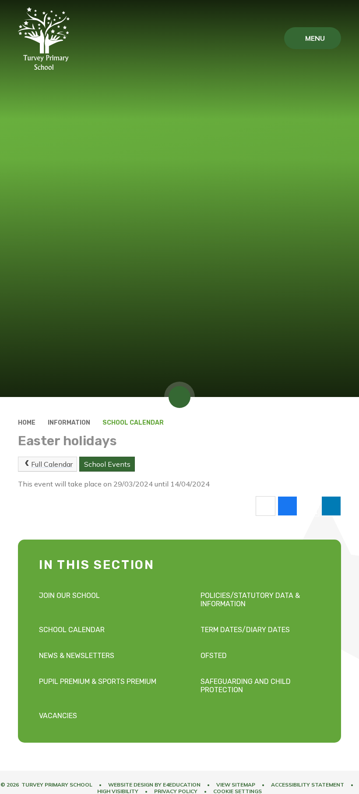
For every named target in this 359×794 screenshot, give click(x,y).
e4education (182, 784)
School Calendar (133, 422)
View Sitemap (235, 784)
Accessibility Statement (307, 784)
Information (69, 422)
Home (26, 422)
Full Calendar (52, 464)
